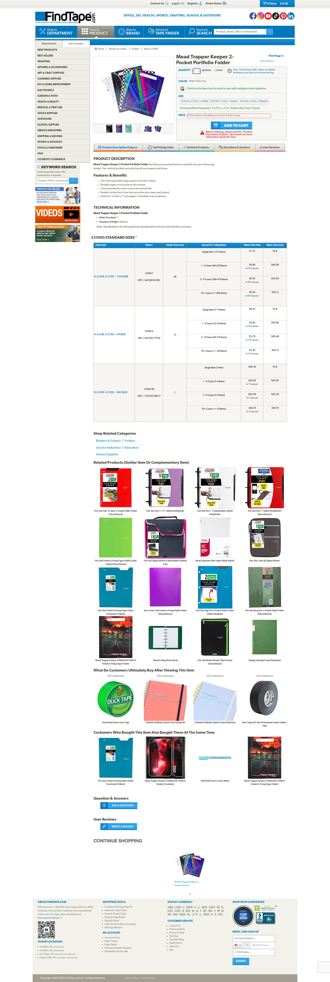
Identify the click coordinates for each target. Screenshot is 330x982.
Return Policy (132, 978)
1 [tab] (190, 894)
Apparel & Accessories (52, 67)
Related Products (198, 147)
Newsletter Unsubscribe (116, 951)
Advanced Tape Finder (115, 910)
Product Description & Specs (119, 147)
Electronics (45, 90)
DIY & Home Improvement (54, 84)
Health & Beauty (48, 102)
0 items (277, 3)
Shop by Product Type (115, 914)
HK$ (210, 911)
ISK (204, 911)
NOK (175, 914)
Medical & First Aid (49, 107)
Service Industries (108, 447)
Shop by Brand (111, 920)
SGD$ (206, 914)
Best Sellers (45, 56)
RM (169, 914)
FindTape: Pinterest (283, 16)
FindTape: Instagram (260, 16)
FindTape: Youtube (268, 16)
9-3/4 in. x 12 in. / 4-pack (224, 101)
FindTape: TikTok (275, 16)
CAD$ (178, 907)
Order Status (110, 944)
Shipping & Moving (49, 136)
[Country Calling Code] (238, 945)
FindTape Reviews (113, 927)
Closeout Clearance (51, 159)
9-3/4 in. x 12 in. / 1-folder (194, 101)
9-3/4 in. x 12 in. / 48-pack (254, 101)
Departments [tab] (49, 43)
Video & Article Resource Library (120, 924)
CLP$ (170, 911)
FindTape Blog (176, 939)
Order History (111, 941)
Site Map (173, 936)
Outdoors (44, 119)
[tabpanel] (190, 870)
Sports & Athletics (49, 142)
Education (132, 447)
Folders (135, 49)
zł (193, 914)
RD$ (188, 911)
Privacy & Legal (176, 933)
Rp (193, 911)
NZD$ (182, 914)
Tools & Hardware (49, 148)
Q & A (236, 147)
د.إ (198, 907)
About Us (174, 946)
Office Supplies (47, 113)
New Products (47, 50)
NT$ (220, 914)
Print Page (275, 56)
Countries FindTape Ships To (118, 907)
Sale (40, 153)
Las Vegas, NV (47, 954)
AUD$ (212, 907)
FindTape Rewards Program (118, 948)
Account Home (112, 937)
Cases (219, 70)
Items (208, 70)
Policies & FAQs (177, 929)
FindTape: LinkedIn (290, 16)
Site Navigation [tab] (76, 43)
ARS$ (204, 907)
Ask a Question (267, 61)
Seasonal (43, 61)
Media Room (175, 943)
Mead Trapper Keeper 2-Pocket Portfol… (186, 884)
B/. (189, 914)
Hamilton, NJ (46, 947)
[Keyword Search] (73, 181)
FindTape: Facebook (253, 16)
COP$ (177, 911)
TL (215, 914)
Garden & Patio (47, 96)
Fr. (222, 907)
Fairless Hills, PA (48, 957)
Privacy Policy (149, 978)
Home (101, 49)
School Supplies (107, 454)
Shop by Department (114, 917)
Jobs (171, 950)
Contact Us (174, 926)
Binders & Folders (118, 49)
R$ (218, 907)
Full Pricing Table (163, 147)
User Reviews (271, 147)
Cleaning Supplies (49, 79)
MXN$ (189, 907)
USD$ (170, 907)
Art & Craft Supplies (50, 73)
